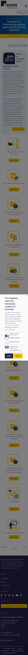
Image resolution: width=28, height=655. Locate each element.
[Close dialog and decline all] (27, 295)
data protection (9, 325)
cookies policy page (10, 329)
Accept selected (9, 356)
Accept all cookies (18, 356)
